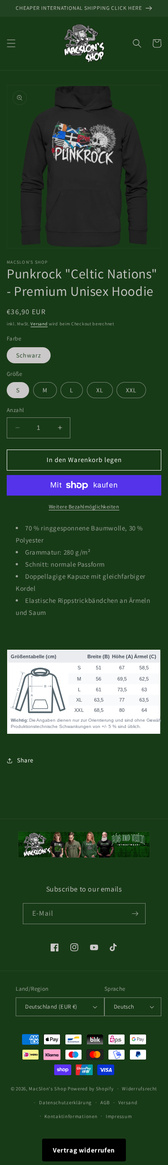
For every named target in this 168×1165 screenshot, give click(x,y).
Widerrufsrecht (139, 1088)
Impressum (119, 1116)
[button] (11, 43)
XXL (131, 390)
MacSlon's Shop (47, 1088)
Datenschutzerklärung (65, 1102)
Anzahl (15, 410)
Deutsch (124, 1006)
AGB (105, 1102)
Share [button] (25, 760)
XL (99, 390)
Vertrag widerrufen (84, 1150)
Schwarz (28, 355)
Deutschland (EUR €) (51, 1006)
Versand (38, 324)
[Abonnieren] (135, 913)
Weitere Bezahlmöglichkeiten (84, 506)
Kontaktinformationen (70, 1116)
